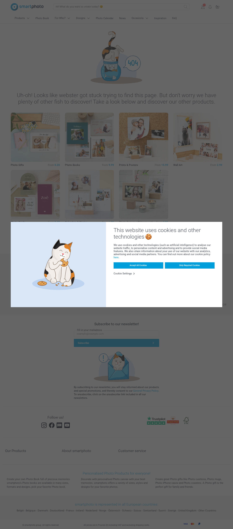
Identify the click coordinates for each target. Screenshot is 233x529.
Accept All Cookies (138, 265)
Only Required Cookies (189, 265)
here (116, 257)
